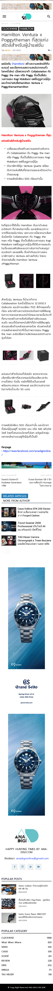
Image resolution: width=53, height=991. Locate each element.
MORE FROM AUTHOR (16, 501)
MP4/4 (7, 50)
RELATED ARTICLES (14, 496)
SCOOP (5, 956)
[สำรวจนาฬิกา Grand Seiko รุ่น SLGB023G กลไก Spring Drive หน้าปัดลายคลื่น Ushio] (26, 691)
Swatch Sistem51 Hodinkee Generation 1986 (11, 482)
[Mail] (30, 867)
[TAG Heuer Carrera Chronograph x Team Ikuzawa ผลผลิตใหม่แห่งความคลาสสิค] (8, 540)
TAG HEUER (7, 974)
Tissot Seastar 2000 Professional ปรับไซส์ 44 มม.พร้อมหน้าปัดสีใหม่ (31, 526)
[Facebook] (15, 867)
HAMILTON (26, 29)
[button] (49, 17)
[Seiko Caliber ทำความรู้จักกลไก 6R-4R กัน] (8, 889)
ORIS (3, 965)
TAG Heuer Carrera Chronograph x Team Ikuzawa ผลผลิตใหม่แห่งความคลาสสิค (34, 540)
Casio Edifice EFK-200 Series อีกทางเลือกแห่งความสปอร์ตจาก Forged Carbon (34, 512)
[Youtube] (38, 867)
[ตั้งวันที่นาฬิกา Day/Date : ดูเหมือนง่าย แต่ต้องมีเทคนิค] (8, 904)
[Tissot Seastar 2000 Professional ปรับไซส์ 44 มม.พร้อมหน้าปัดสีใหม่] (8, 526)
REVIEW (5, 960)
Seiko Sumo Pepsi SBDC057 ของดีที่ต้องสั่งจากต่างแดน (32, 916)
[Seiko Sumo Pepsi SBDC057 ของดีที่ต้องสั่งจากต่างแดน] (8, 918)
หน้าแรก (4, 23)
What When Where (11, 942)
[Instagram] (22, 867)
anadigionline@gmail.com (32, 858)
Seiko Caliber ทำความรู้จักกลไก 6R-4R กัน (33, 887)
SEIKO (4, 947)
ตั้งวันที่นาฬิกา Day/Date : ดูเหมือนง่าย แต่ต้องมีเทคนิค (34, 901)
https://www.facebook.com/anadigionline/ (26, 453)
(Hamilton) (18, 64)
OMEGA (5, 970)
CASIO (4, 951)
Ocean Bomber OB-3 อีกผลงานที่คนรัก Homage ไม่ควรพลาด (40, 482)
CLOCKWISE (15, 23)
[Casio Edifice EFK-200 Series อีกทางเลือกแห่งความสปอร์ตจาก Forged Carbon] (8, 512)
